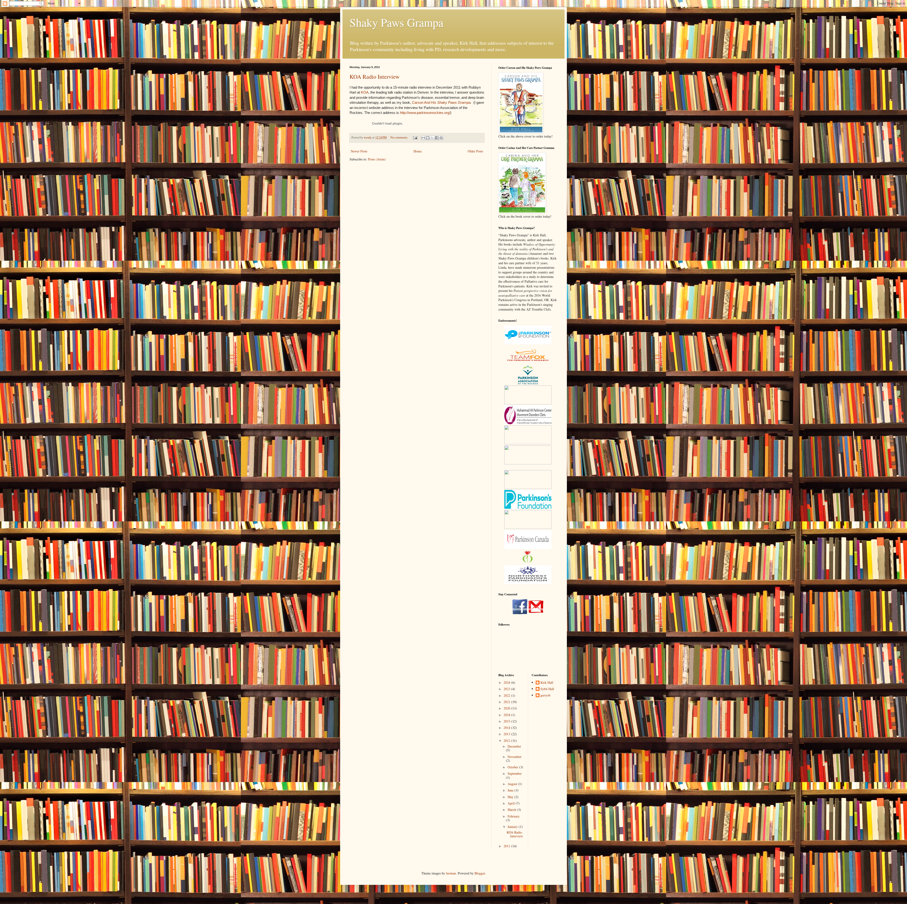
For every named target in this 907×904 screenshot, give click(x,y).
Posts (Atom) (377, 159)
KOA (364, 92)
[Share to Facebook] (436, 137)
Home (418, 151)
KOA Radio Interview (374, 76)
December (514, 746)
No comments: (399, 137)
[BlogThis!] (427, 137)
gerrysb (545, 695)
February (514, 816)
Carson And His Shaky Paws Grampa (441, 102)
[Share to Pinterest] (441, 137)
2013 (507, 734)
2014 (507, 727)
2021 (507, 702)
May (511, 797)
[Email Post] (415, 137)
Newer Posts (359, 151)
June (511, 790)
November (515, 756)
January (513, 826)
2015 (507, 721)
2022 (507, 695)
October (513, 767)
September (515, 773)
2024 (507, 682)
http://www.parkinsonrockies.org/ (425, 113)
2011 (507, 846)
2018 (507, 715)
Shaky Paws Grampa (396, 22)
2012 (507, 740)
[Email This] (423, 137)
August (513, 784)
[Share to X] (432, 137)
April (512, 803)
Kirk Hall (546, 683)
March (512, 809)
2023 (507, 689)
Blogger (480, 873)
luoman (451, 873)
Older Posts (475, 151)
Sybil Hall (547, 689)
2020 (507, 708)
